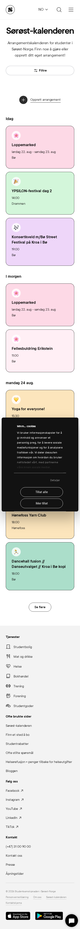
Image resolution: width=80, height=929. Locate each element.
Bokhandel (21, 676)
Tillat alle (41, 492)
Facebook (12, 791)
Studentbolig (23, 647)
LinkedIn (11, 818)
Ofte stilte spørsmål (19, 753)
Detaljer (55, 480)
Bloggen (12, 771)
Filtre (43, 70)
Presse (10, 865)
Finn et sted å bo (18, 735)
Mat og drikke (23, 657)
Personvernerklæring (17, 897)
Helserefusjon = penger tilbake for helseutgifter (39, 762)
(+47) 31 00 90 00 (18, 846)
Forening (20, 696)
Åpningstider (15, 874)
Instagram (13, 800)
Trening (19, 686)
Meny (71, 9)
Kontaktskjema (14, 902)
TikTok (10, 827)
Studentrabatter (17, 744)
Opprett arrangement (45, 100)
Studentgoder (23, 706)
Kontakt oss (14, 855)
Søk (58, 9)
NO (40, 9)
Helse (18, 666)
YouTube (12, 809)
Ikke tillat (42, 503)
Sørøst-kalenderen (19, 726)
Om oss (37, 897)
